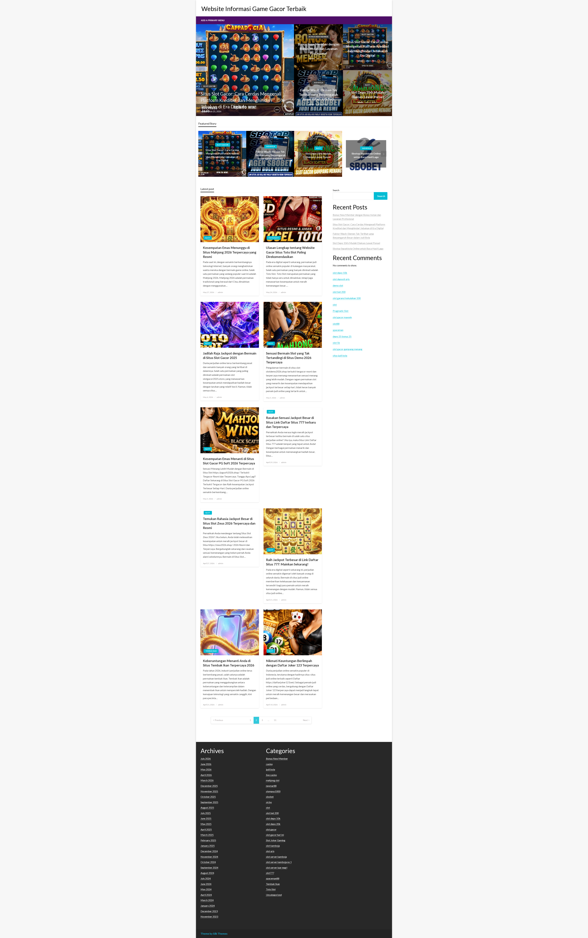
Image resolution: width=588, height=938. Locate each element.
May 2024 (206, 889)
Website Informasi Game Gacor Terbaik (253, 8)
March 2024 (207, 900)
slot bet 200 (339, 291)
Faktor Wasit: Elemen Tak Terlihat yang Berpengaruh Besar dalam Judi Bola (318, 94)
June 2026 (206, 764)
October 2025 (208, 796)
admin (204, 111)
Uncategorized (274, 894)
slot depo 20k (273, 823)
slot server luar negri (276, 867)
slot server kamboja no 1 (279, 862)
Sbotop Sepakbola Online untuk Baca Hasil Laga (358, 248)
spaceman (338, 329)
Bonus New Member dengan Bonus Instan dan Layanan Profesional (318, 48)
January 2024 (208, 905)
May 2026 (206, 769)
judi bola (318, 82)
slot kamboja (273, 845)
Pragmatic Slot (340, 310)
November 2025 (209, 791)
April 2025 (206, 829)
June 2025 (206, 818)
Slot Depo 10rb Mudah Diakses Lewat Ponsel (367, 94)
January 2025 (208, 845)
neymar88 (271, 785)
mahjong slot (272, 780)
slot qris (270, 851)
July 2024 (206, 878)
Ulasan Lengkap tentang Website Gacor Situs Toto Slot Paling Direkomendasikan (290, 252)
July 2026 (206, 758)
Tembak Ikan (211, 651)
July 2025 (206, 813)
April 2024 (206, 894)
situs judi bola (340, 355)
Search (336, 190)
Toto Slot (273, 238)
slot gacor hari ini (275, 834)
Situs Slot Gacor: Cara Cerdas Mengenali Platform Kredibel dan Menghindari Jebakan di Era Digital (241, 100)
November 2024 (209, 856)
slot (367, 85)
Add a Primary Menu (212, 20)
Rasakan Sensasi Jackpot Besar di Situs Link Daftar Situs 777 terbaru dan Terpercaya (291, 422)
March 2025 (207, 834)
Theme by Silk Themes (214, 933)
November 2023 (209, 916)
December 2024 (209, 851)
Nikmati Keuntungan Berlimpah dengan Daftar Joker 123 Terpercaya (292, 663)
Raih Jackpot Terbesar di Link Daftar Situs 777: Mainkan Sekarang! (292, 562)
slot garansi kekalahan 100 (347, 298)
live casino (271, 774)
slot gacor (209, 86)
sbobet (270, 796)
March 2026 (207, 780)
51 (275, 720)
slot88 (336, 323)
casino (269, 764)
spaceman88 (272, 878)
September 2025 (209, 802)
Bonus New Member (318, 37)
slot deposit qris (341, 279)
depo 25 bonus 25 (342, 336)
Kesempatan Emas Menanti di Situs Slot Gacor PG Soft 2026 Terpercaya (229, 461)
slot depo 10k (340, 272)
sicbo (269, 802)
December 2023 (209, 911)
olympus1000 (273, 791)
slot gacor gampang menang (347, 349)
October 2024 (208, 862)
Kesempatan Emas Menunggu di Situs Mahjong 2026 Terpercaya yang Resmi (229, 252)
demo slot (338, 285)
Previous (219, 720)
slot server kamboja (276, 856)
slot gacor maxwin (342, 317)
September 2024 (209, 867)
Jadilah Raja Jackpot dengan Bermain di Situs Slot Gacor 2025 (229, 355)
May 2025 (206, 823)
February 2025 (208, 840)
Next (305, 720)
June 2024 (206, 883)
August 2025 (207, 807)
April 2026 (206, 774)
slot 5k (336, 342)
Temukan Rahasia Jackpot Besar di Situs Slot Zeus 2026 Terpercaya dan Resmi (229, 523)
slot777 (270, 872)
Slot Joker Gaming (275, 840)
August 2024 (207, 872)
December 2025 (209, 785)
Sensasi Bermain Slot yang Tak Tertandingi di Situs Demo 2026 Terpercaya (288, 357)
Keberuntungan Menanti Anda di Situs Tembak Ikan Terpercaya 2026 (228, 663)
